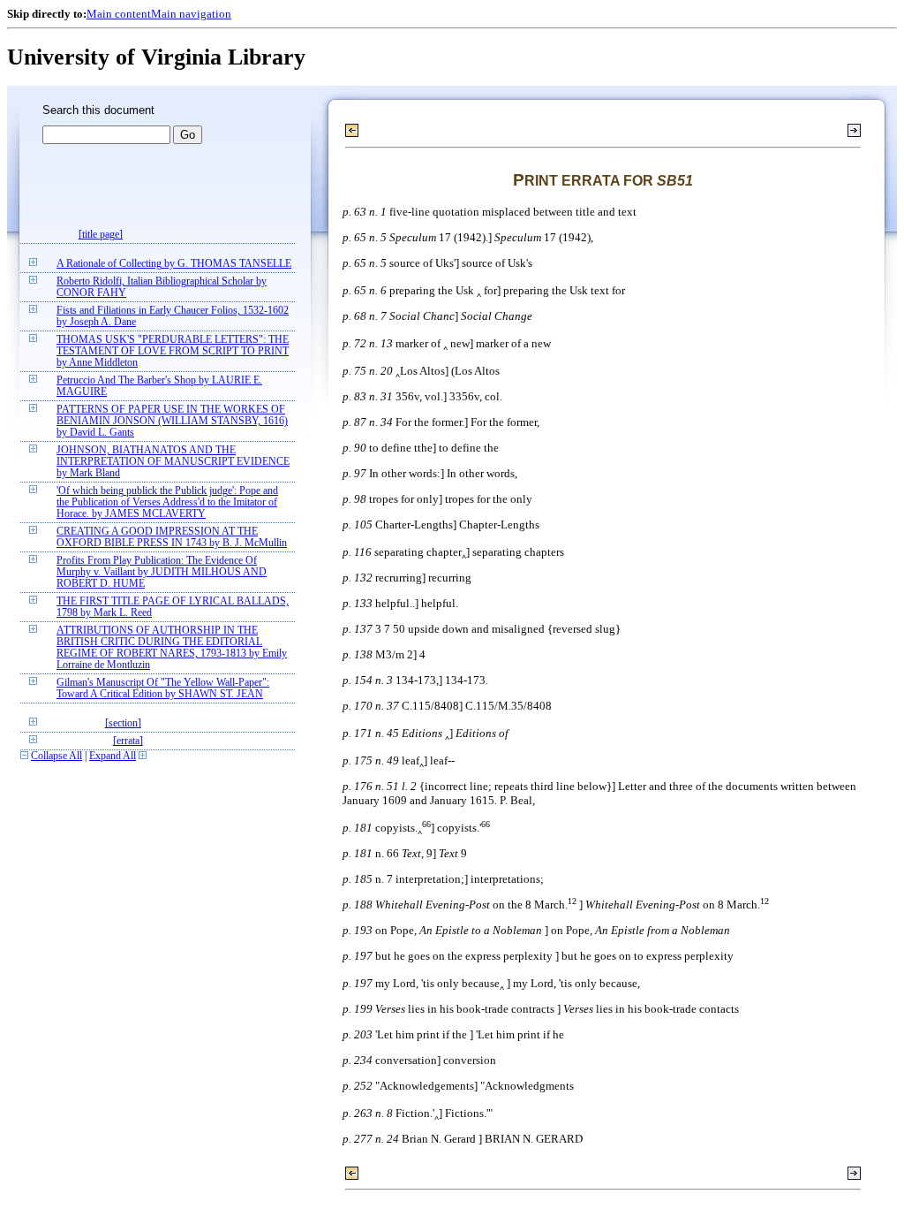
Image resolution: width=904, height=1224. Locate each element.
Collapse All (56, 756)
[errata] (128, 741)
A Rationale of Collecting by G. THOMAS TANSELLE (173, 264)
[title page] (101, 234)
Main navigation (191, 13)
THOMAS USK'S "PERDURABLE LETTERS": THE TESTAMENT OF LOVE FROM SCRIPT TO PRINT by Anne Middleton (172, 351)
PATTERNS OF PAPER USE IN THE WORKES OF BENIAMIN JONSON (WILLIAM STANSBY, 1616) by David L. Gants (172, 421)
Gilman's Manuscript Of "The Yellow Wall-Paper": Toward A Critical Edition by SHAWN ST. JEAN (162, 688)
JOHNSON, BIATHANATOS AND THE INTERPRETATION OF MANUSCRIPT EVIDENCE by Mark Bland (173, 462)
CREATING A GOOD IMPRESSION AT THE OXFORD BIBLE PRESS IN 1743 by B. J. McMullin (171, 537)
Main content (119, 13)
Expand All (112, 756)
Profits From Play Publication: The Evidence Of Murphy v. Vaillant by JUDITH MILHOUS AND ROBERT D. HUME (161, 572)
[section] (123, 723)
